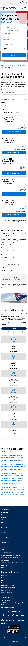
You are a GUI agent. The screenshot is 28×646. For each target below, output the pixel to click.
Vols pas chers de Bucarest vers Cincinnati (13, 457)
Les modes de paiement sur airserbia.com (12, 562)
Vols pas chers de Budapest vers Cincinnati (13, 466)
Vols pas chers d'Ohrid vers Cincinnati (12, 481)
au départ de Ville (9, 639)
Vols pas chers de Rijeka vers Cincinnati (12, 476)
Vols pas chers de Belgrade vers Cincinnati (13, 455)
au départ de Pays (18, 639)
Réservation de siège (6, 535)
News (2, 580)
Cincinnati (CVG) (8, 44)
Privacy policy (23, 313)
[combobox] (15, 93)
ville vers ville (14, 637)
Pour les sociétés (9, 2)
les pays (3, 637)
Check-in (3, 515)
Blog (2, 522)
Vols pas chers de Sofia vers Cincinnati (12, 492)
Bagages (3, 532)
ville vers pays (22, 637)
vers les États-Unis (19, 65)
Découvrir (3, 517)
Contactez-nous (5, 600)
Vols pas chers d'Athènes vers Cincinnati (12, 464)
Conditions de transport (7, 585)
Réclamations (4, 565)
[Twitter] (8, 615)
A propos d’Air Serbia (14, 2)
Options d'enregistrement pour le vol (10, 555)
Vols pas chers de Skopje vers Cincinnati (12, 487)
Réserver (21, 8)
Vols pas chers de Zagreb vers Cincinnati (12, 495)
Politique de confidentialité (8, 587)
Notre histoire (4, 575)
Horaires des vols (5, 530)
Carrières (3, 582)
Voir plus (14, 499)
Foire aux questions (6, 552)
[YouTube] (18, 615)
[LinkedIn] (23, 615)
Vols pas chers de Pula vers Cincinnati (12, 478)
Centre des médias (6, 577)
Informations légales (6, 592)
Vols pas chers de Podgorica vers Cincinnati (10, 484)
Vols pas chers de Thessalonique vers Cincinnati (11, 461)
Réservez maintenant (14, 132)
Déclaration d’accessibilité (8, 545)
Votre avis (3, 567)
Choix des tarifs (5, 542)
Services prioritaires (6, 537)
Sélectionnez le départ (9, 39)
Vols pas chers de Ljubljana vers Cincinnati (13, 490)
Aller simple (6, 27)
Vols (9, 65)
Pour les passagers (3, 2)
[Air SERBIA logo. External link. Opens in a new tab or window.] (2, 314)
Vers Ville (8, 637)
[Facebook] (3, 615)
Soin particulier (5, 560)
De (3, 37)
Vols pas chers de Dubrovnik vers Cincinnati (10, 470)
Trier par (3, 109)
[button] (10, 30)
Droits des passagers (6, 590)
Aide (2, 520)
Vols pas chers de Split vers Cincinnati (12, 473)
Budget (3, 102)
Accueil (3, 65)
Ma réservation (5, 512)
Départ (5, 48)
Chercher (14, 55)
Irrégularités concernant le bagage (10, 557)
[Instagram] (13, 615)
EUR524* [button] (6, 22)
